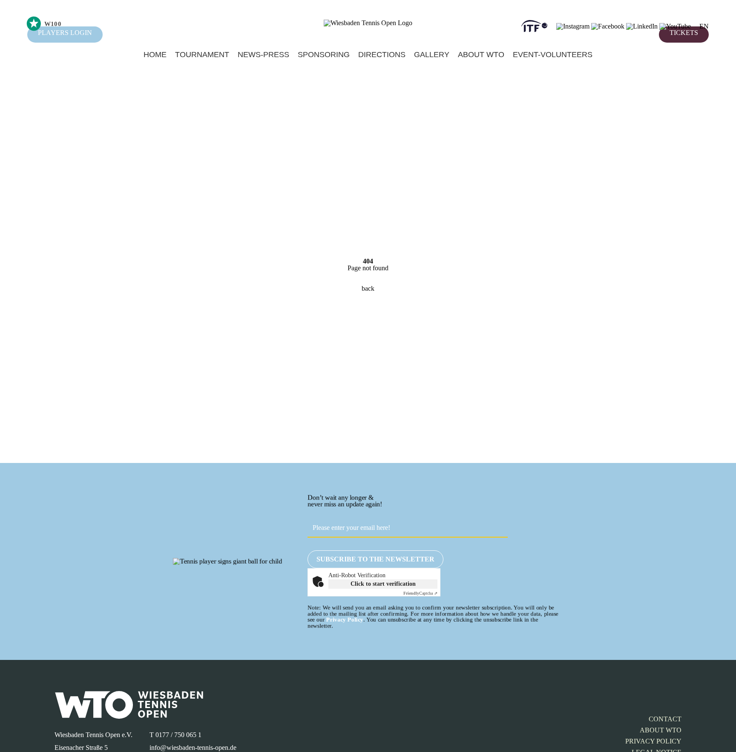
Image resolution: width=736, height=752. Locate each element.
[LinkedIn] (642, 26)
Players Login (65, 32)
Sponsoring (324, 54)
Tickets (684, 32)
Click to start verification (383, 584)
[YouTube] (675, 26)
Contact (665, 719)
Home (155, 54)
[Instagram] (572, 26)
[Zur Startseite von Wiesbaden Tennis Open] (368, 22)
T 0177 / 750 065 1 (175, 734)
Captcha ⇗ (420, 593)
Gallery (431, 54)
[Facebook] (607, 26)
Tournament (202, 54)
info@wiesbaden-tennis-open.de (193, 747)
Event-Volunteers (552, 54)
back (368, 288)
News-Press (263, 54)
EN (704, 26)
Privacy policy (653, 741)
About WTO (481, 54)
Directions (381, 54)
